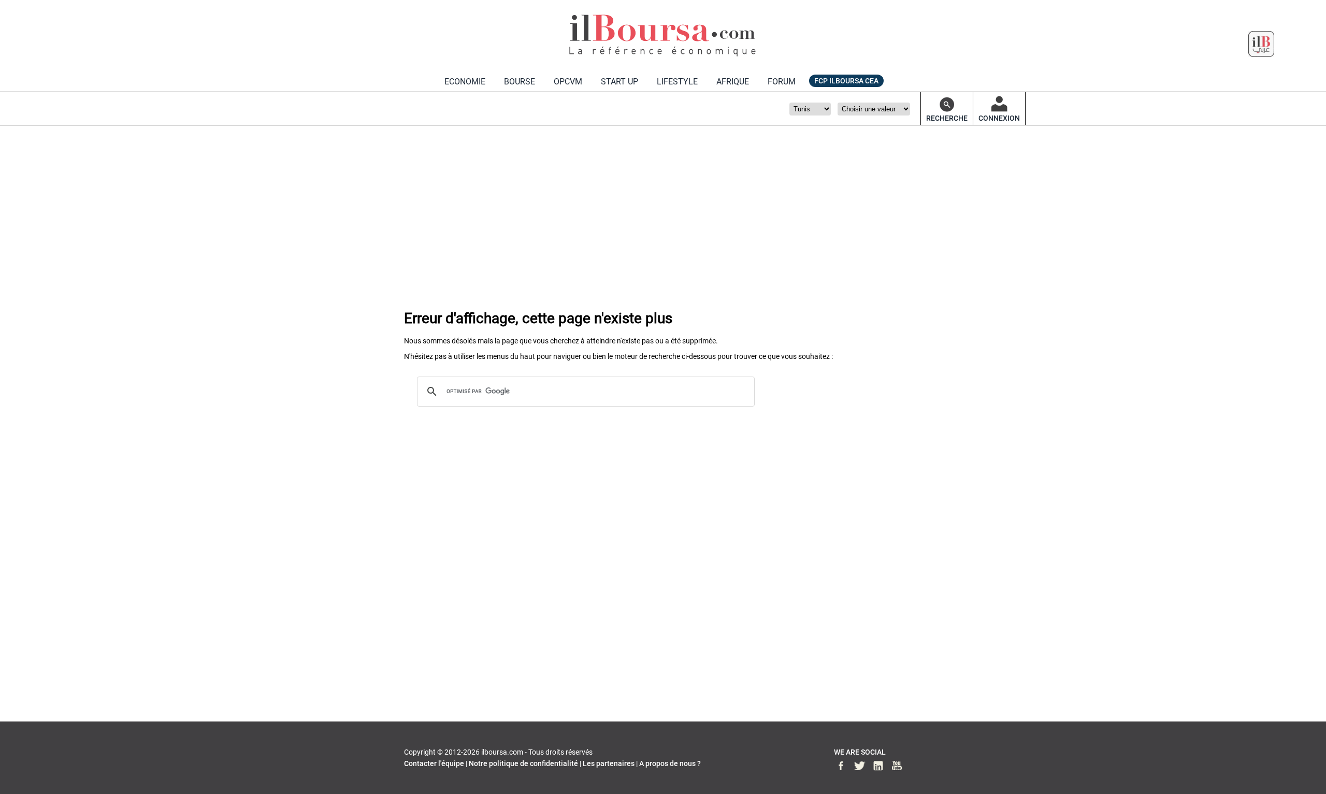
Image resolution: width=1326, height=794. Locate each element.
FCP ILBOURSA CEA (846, 81)
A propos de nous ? (670, 763)
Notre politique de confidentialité (523, 763)
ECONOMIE (464, 81)
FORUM (782, 81)
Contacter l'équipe (434, 763)
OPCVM (568, 81)
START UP (619, 81)
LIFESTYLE (677, 81)
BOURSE (519, 81)
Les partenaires (609, 763)
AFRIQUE (732, 81)
